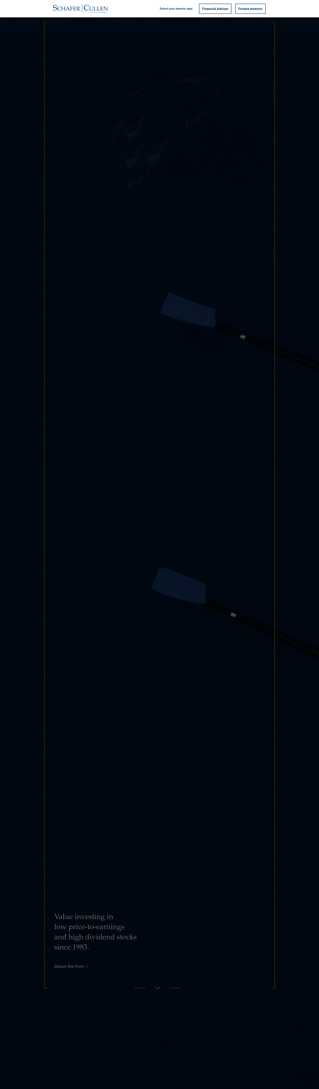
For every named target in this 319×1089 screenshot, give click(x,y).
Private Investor (250, 9)
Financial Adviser (215, 9)
